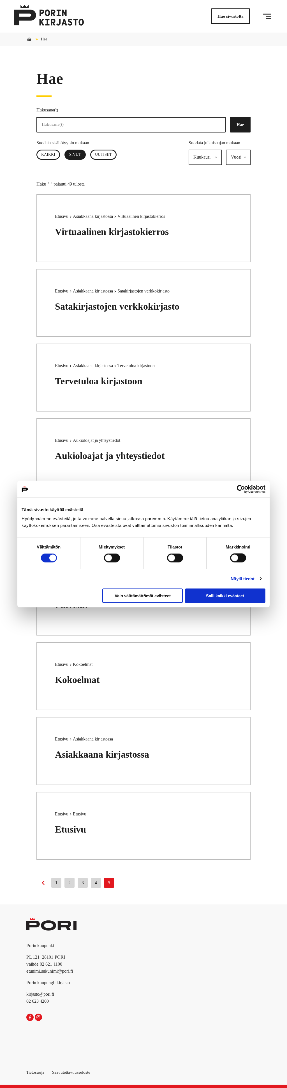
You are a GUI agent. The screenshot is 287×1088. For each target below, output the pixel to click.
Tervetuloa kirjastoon (98, 381)
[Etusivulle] (49, 16)
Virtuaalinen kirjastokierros (112, 232)
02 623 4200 (37, 1001)
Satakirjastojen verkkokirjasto (117, 306)
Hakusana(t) (47, 110)
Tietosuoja (35, 1072)
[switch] (112, 558)
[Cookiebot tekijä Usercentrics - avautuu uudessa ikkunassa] (240, 489)
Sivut (77, 154)
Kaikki (48, 154)
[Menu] (267, 16)
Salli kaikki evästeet (225, 595)
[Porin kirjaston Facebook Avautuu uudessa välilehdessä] (30, 1017)
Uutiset (103, 154)
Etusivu (62, 216)
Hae (240, 124)
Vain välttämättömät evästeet (143, 595)
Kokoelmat (77, 680)
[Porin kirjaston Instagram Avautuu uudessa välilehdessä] (38, 1017)
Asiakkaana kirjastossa (93, 216)
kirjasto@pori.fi (40, 994)
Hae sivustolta (230, 16)
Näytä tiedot (242, 578)
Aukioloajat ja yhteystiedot (110, 456)
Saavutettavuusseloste (71, 1072)
